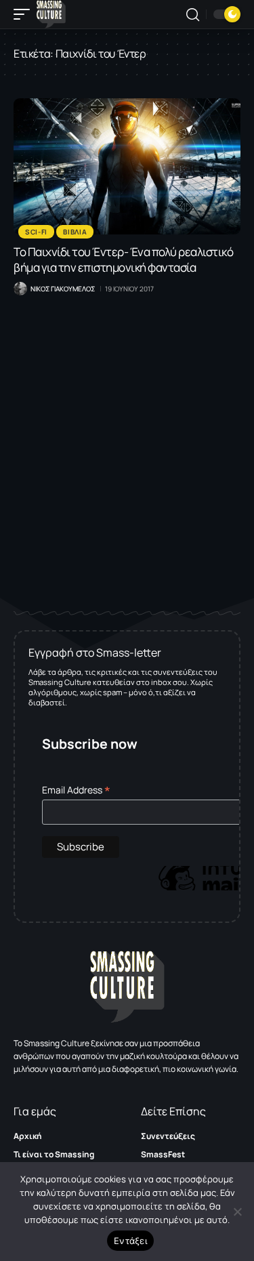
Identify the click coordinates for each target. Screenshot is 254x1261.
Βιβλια (75, 231)
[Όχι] (237, 1211)
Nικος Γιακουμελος (62, 288)
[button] (25, 14)
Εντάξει (130, 1240)
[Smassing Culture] (51, 14)
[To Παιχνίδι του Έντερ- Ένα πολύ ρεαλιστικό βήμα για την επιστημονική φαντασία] (127, 166)
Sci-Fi (36, 231)
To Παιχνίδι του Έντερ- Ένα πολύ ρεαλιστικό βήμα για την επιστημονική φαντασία (123, 259)
